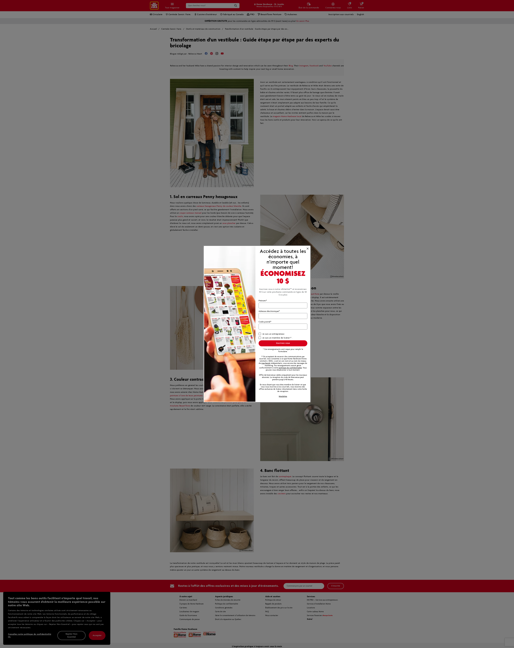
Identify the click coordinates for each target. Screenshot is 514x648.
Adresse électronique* (269, 311)
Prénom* (263, 300)
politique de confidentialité (290, 368)
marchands (265, 363)
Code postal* (265, 322)
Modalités (283, 396)
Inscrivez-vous (283, 343)
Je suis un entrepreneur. (274, 334)
